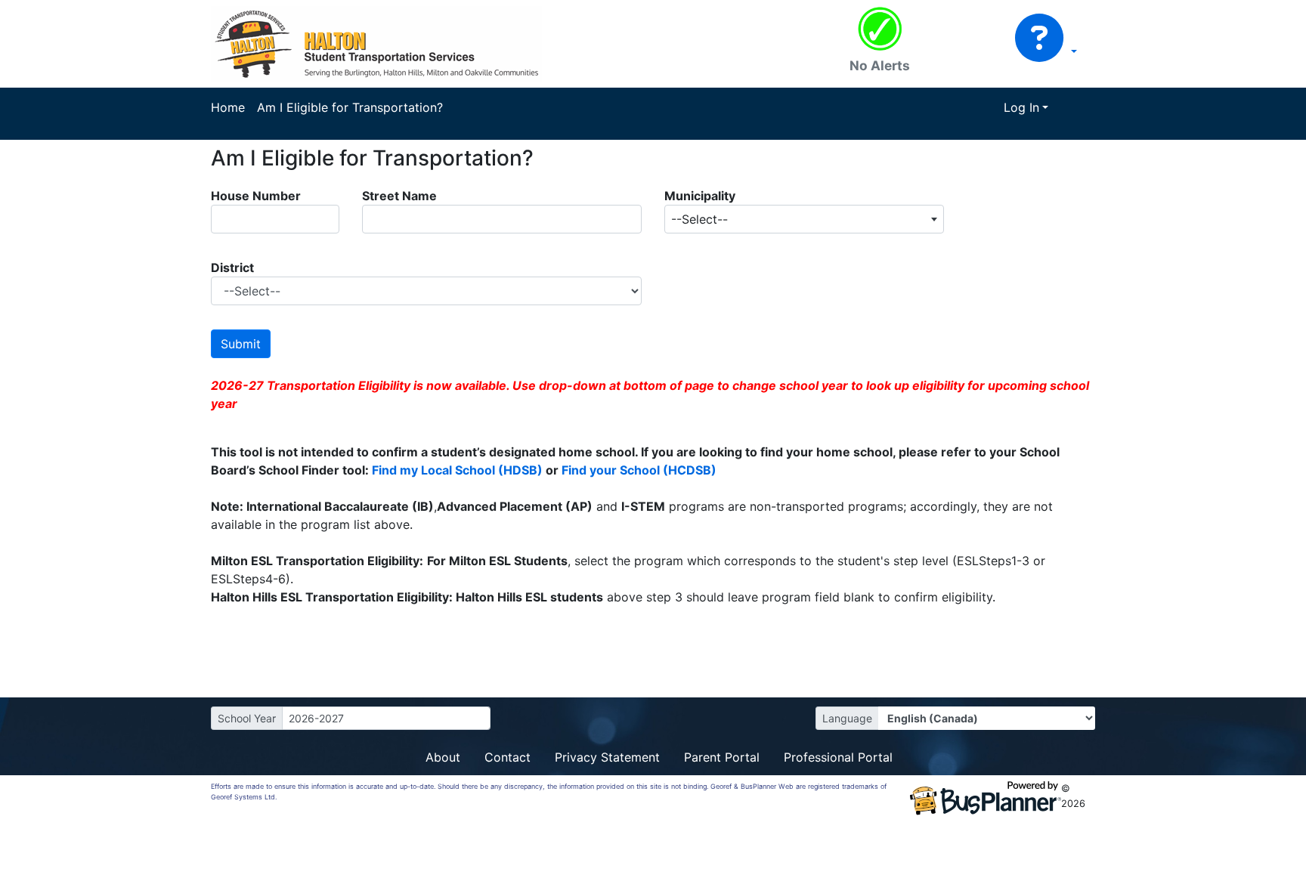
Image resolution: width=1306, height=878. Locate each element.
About (443, 757)
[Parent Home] (376, 42)
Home (228, 107)
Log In (1021, 107)
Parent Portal (722, 757)
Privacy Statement (607, 757)
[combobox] (804, 219)
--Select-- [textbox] (699, 219)
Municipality (699, 195)
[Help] (1045, 51)
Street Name (399, 195)
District (232, 267)
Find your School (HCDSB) (639, 470)
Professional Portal (838, 757)
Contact (507, 757)
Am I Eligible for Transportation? (350, 107)
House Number (256, 195)
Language (847, 718)
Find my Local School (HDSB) (457, 470)
